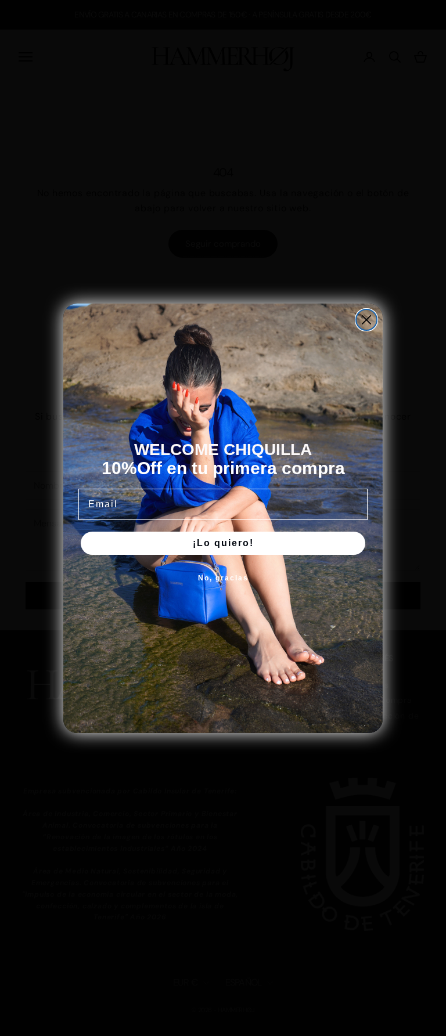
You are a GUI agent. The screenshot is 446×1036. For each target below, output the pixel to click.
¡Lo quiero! (223, 543)
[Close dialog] (366, 319)
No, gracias (223, 578)
